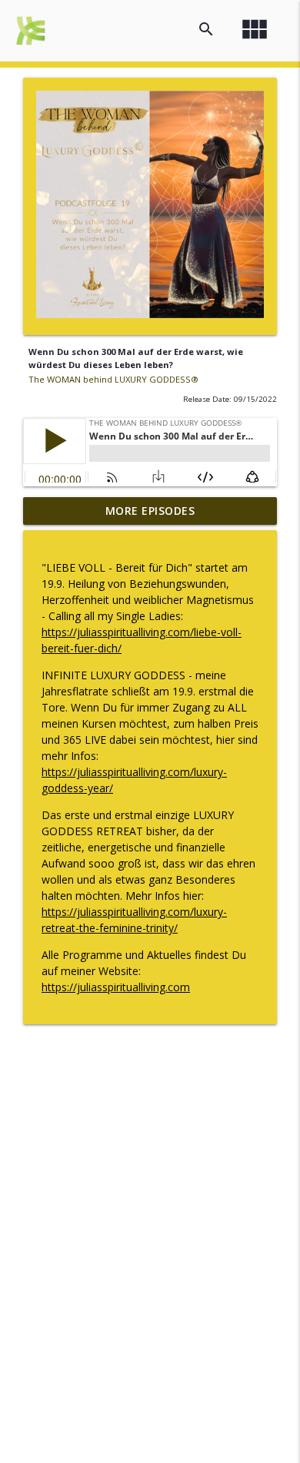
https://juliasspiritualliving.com (116, 987)
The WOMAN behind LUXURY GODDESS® (113, 379)
